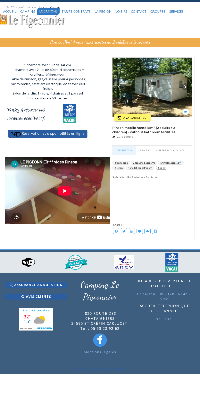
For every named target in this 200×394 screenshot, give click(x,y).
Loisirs (121, 11)
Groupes (157, 11)
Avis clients (38, 296)
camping (27, 11)
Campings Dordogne (109, 369)
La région (103, 11)
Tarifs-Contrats (76, 11)
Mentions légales (100, 352)
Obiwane (81, 369)
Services (176, 11)
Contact (138, 11)
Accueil (9, 11)
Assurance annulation (38, 285)
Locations (48, 11)
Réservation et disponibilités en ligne (52, 133)
